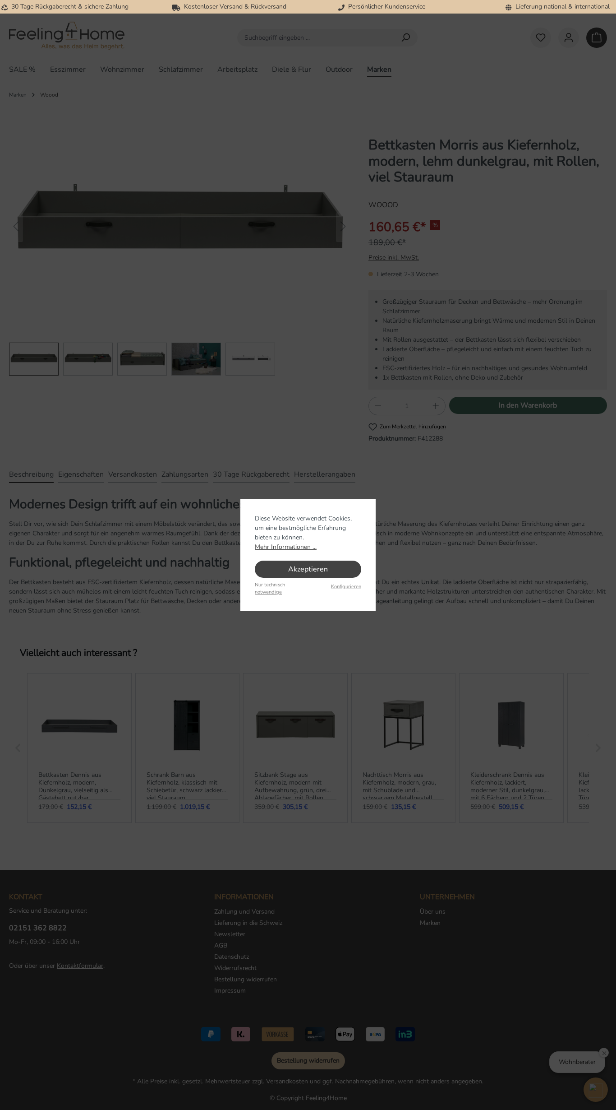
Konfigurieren (346, 586)
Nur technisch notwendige (270, 588)
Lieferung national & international (561, 6)
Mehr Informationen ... (286, 547)
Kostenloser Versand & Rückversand (233, 6)
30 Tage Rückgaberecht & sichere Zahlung (68, 6)
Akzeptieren (308, 569)
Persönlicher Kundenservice (385, 6)
